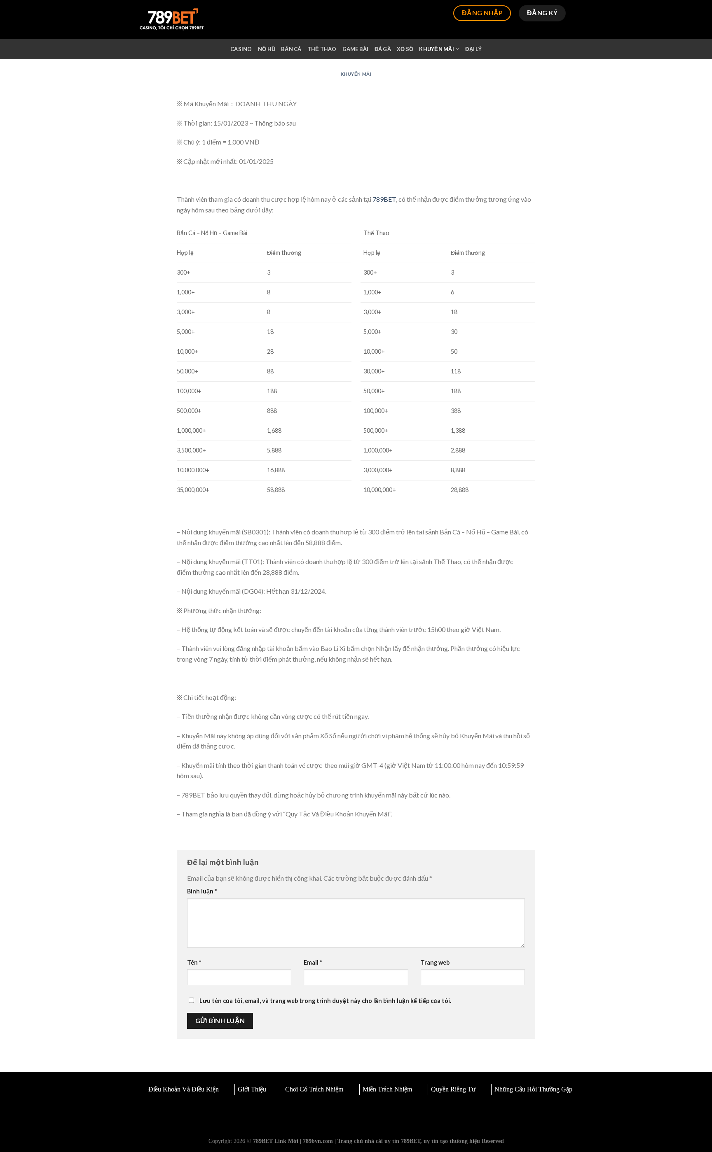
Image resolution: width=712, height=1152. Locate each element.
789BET (384, 199)
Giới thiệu (252, 1089)
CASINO (241, 49)
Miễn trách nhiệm (387, 1089)
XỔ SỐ (405, 49)
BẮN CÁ (291, 49)
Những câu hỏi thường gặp (533, 1089)
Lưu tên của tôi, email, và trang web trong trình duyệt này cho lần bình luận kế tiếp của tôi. (325, 1000)
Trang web (435, 962)
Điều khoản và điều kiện (183, 1089)
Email (313, 962)
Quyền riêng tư (453, 1089)
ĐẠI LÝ (473, 49)
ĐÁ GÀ (383, 49)
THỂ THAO (322, 49)
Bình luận (202, 891)
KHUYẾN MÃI (436, 49)
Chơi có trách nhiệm (314, 1089)
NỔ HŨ (266, 49)
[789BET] (172, 19)
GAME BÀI (355, 49)
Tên (194, 962)
